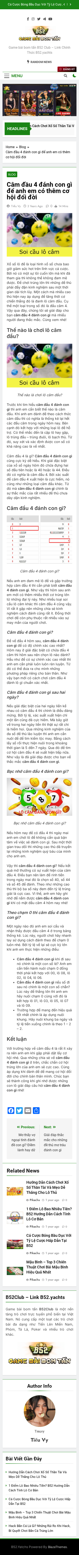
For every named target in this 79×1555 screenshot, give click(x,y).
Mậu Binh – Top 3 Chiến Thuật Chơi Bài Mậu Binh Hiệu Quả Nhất (35, 5)
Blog (12, 174)
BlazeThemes (57, 1547)
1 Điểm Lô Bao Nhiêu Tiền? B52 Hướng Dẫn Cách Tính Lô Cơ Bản (49, 1214)
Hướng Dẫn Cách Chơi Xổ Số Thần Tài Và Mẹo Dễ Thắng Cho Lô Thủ (47, 1187)
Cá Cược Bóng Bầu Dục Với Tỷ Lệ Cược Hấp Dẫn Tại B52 (48, 1240)
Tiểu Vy (16, 206)
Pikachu (35, 1200)
